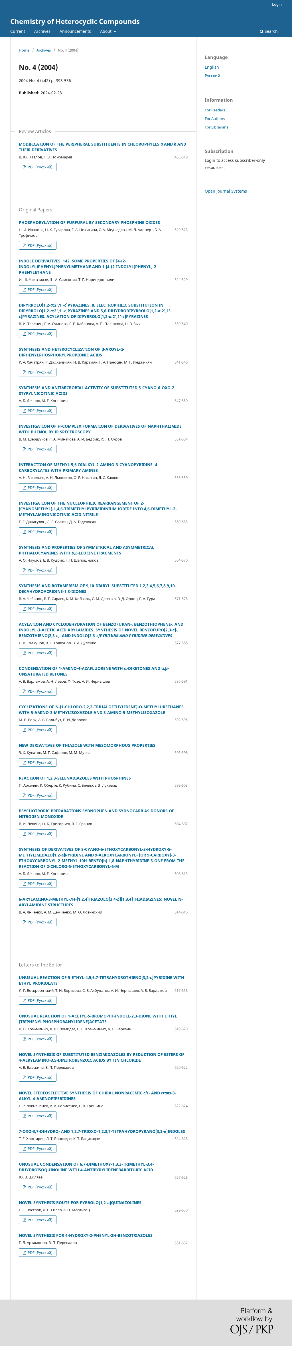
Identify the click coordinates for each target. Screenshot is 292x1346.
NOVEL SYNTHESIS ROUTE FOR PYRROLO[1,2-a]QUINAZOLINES (80, 1202)
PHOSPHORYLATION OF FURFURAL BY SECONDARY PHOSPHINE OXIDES (89, 222)
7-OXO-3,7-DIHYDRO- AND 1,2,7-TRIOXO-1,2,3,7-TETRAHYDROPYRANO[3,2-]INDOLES (102, 1131)
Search (270, 31)
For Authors (215, 118)
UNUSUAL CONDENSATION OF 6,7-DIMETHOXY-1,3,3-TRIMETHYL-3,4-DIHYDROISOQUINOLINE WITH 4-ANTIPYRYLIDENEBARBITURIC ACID (86, 1166)
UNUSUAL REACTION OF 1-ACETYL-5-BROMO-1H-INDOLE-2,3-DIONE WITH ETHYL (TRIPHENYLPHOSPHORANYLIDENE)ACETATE (98, 1018)
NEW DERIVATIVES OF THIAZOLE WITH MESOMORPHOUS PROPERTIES (87, 745)
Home (24, 50)
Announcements (75, 31)
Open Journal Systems (226, 191)
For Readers (215, 110)
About (106, 31)
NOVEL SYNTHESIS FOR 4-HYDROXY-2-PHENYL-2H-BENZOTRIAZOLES (86, 1235)
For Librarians (216, 127)
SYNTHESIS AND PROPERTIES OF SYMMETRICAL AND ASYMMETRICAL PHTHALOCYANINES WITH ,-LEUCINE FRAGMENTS (86, 550)
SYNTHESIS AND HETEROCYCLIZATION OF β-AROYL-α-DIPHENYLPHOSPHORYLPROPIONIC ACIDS (71, 352)
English (212, 67)
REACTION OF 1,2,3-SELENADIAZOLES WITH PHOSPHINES (75, 778)
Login (277, 4)
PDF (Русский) (39, 167)
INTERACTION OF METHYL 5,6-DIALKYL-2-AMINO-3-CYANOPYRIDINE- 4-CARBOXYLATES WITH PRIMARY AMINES (89, 467)
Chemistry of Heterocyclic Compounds (75, 21)
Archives (42, 31)
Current (17, 31)
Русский (212, 75)
